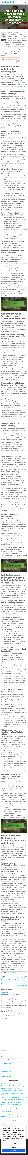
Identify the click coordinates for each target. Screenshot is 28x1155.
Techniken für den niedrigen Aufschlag (11, 1116)
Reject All (13, 1147)
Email (3, 1044)
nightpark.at (8, 1)
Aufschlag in (4, 666)
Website (3, 1050)
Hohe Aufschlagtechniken (13, 972)
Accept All (13, 1150)
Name (3, 1038)
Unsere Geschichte (6, 1071)
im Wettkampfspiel (21, 86)
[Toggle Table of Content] (17, 61)
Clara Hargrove (5, 992)
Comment (4, 1018)
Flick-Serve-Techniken (7, 1111)
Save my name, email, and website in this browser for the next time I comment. (12, 1059)
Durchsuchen (4, 1074)
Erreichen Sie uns (6, 1076)
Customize (14, 1144)
